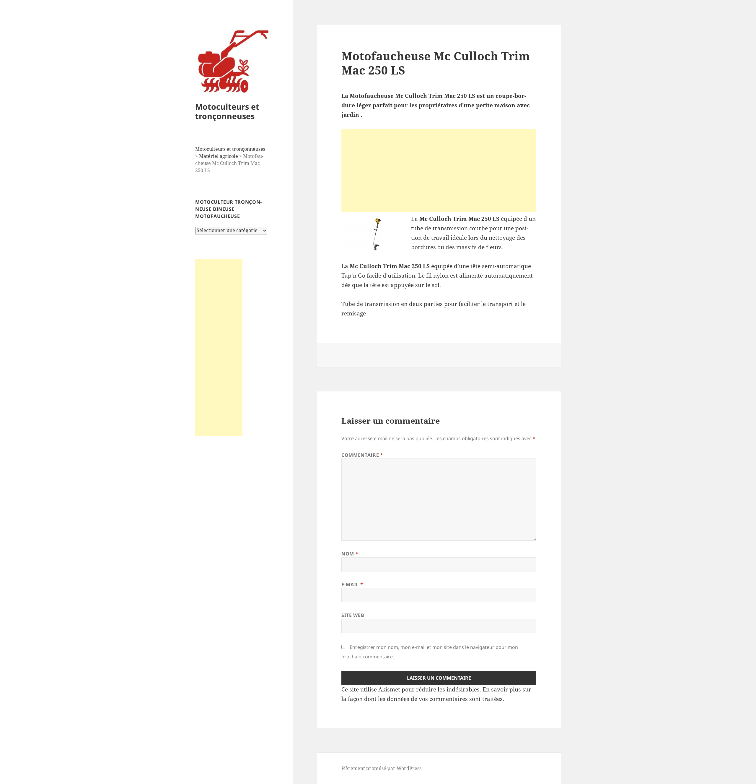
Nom (349, 553)
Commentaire (362, 455)
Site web (352, 615)
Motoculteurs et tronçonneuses (227, 111)
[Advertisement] (218, 347)
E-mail (352, 584)
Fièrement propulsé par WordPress (381, 768)
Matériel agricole (218, 156)
